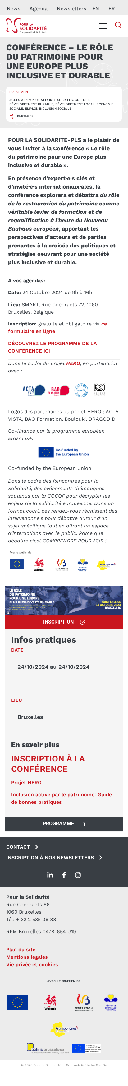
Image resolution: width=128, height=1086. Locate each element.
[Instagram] (78, 875)
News (13, 9)
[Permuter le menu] (103, 26)
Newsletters (71, 9)
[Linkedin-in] (50, 875)
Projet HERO (26, 782)
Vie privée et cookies (32, 964)
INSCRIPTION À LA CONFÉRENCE (48, 764)
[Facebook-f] (64, 875)
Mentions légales (27, 957)
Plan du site (20, 950)
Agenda (39, 9)
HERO (73, 363)
